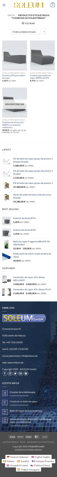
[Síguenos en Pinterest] (26, 373)
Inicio (11, 15)
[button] (4, 5)
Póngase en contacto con (40, 442)
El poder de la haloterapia (22, 392)
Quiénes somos (10, 442)
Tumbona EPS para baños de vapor (13, 76)
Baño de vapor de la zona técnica (26, 410)
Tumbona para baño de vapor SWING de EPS (40, 76)
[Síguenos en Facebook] (4, 373)
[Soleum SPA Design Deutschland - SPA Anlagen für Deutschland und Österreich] (28, 5)
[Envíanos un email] (20, 373)
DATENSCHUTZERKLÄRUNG (28, 450)
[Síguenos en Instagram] (10, 373)
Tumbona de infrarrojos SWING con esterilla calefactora (13, 125)
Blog (22, 442)
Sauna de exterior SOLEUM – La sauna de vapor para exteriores (30, 420)
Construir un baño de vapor (23, 401)
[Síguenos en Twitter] (15, 373)
